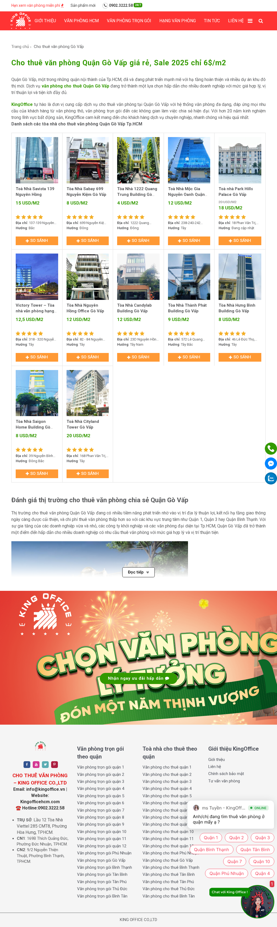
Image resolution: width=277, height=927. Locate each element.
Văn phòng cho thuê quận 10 (168, 831)
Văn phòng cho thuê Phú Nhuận (171, 853)
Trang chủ (20, 46)
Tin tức (212, 20)
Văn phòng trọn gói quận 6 (100, 802)
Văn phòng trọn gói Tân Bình (102, 874)
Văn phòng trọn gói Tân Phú (102, 881)
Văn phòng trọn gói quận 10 (101, 831)
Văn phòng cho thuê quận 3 (167, 781)
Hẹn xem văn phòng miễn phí (36, 5)
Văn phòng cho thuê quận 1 (167, 767)
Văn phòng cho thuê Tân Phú (168, 881)
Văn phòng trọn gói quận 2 (100, 774)
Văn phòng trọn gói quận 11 (101, 838)
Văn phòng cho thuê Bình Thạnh (171, 867)
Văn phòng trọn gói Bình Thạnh (104, 867)
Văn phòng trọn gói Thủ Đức (102, 888)
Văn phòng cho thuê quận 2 (167, 774)
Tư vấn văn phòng (224, 781)
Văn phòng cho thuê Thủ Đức (169, 888)
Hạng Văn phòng (177, 20)
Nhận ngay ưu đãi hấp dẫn (136, 678)
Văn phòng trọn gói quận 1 (100, 767)
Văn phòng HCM (81, 20)
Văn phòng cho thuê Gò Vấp (168, 860)
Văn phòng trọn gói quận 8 (100, 817)
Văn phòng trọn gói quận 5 (100, 795)
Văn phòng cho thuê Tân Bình (169, 874)
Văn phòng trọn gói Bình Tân (102, 896)
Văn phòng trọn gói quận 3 (100, 781)
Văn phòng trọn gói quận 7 (100, 810)
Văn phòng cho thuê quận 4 (167, 788)
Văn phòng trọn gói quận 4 (100, 788)
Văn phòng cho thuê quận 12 (168, 846)
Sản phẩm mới (83, 5)
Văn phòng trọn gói (129, 20)
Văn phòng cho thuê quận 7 (167, 810)
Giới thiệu (45, 20)
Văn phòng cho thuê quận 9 (167, 824)
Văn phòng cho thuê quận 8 (167, 817)
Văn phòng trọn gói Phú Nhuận (104, 853)
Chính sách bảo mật (226, 773)
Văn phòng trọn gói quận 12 (101, 846)
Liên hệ (236, 20)
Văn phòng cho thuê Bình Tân (169, 896)
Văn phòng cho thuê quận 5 (167, 795)
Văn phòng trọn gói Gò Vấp (101, 860)
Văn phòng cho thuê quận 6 (167, 802)
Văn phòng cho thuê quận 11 (168, 838)
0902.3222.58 (124, 5)
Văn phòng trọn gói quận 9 (100, 824)
